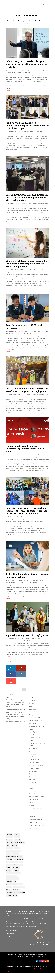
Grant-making (33, 748)
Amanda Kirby (17, 834)
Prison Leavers (9, 881)
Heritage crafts (33, 754)
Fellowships (8, 853)
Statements (32, 816)
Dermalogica (16, 848)
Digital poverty (33, 723)
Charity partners (43, 70)
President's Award (34, 788)
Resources (32, 805)
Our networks (21, 206)
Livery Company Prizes (35, 762)
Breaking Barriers (9, 839)
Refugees (15, 887)
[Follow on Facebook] (40, 961)
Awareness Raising (34, 70)
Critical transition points (35, 720)
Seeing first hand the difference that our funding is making (27, 575)
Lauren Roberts (11, 131)
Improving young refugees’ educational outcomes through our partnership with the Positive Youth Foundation (26, 510)
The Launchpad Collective (11, 892)
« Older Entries (10, 662)
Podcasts (17, 457)
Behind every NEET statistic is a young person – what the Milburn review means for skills (27, 64)
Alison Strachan (9, 834)
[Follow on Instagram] (42, 961)
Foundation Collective (35, 737)
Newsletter (32, 779)
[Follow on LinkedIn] (37, 961)
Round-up (32, 811)
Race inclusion (9, 887)
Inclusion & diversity (13, 862)
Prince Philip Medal (34, 791)
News (18, 72)
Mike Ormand (10, 580)
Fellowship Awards (34, 732)
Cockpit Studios (9, 842)
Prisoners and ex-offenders (36, 797)
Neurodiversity (33, 771)
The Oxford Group (21, 892)
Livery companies (34, 760)
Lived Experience (19, 641)
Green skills (32, 751)
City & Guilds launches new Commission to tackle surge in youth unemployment (27, 390)
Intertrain (21, 862)
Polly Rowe (10, 70)
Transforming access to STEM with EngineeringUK (24, 327)
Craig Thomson (14, 845)
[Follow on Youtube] (45, 961)
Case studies (32, 712)
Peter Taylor (18, 873)
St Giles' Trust (8, 889)
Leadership (8, 867)
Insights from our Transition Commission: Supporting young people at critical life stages (27, 125)
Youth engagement (25, 72)
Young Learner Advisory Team (37, 825)
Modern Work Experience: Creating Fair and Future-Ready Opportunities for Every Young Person (27, 263)
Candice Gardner (17, 839)
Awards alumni (24, 70)
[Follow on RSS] (48, 961)
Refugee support (14, 519)
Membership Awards (35, 768)
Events (12, 641)
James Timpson (9, 864)
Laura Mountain (11, 394)
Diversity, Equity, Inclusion (36, 726)
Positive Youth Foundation (11, 875)
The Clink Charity (16, 889)
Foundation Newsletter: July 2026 (15, 709)
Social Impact (23, 582)
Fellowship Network (11, 72)
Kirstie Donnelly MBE (18, 864)
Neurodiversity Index (10, 873)
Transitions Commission (33, 131)
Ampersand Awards (34, 695)
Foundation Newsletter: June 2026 (16, 722)
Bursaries (31, 706)
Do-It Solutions (9, 851)
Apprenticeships (9, 837)
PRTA (15, 881)
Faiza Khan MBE (17, 851)
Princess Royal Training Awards (28, 457)
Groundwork (19, 856)
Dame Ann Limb (9, 848)
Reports (31, 802)
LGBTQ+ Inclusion (15, 867)
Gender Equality (16, 853)
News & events (13, 206)
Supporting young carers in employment (27, 635)
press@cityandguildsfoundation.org (28, 926)
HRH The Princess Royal (18, 859)
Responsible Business (35, 808)
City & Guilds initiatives (35, 718)
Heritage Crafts (9, 859)
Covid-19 (8, 845)
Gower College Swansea (11, 856)
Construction (21, 842)
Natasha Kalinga (11, 455)
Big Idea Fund (17, 837)
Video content (33, 822)
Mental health (8, 870)
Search (23, 689)
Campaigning (35, 203)
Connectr (16, 842)
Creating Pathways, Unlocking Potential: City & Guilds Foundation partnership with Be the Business (27, 197)
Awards (31, 698)
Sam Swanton (21, 887)
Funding (42, 331)
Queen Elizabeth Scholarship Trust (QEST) (14, 884)
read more (8, 90)
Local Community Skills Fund (37, 765)
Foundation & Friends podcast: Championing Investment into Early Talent (25, 448)
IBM (7, 862)
